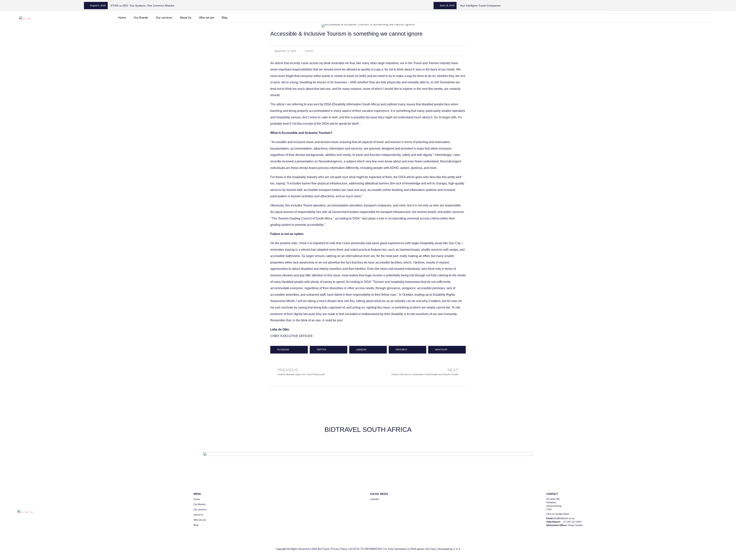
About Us (185, 17)
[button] (289, 350)
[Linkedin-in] (653, 17)
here (433, 549)
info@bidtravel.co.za (563, 518)
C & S (457, 549)
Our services (164, 17)
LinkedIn (374, 499)
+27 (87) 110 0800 (572, 522)
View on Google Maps (557, 514)
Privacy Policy (339, 549)
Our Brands (141, 17)
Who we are (206, 17)
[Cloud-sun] (672, 17)
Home (122, 17)
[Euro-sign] (662, 17)
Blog (224, 17)
